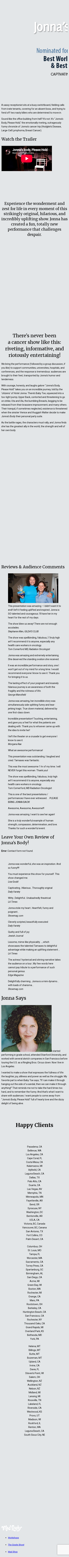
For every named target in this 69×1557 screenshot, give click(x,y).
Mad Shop (13, 1551)
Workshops (13, 1537)
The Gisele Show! (16, 1544)
